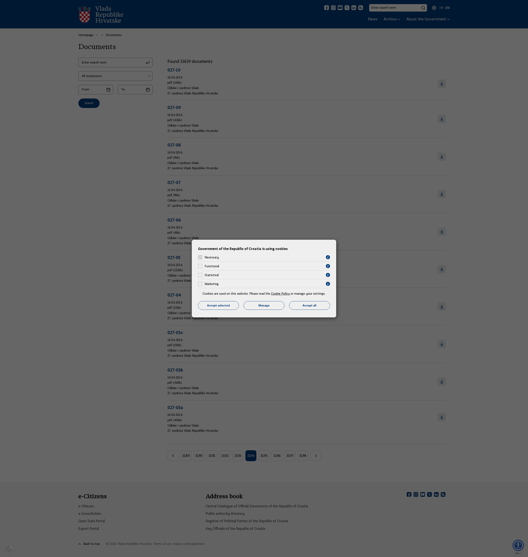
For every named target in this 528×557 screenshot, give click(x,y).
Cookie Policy (280, 294)
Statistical (212, 275)
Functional (212, 266)
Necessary (212, 257)
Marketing (212, 284)
